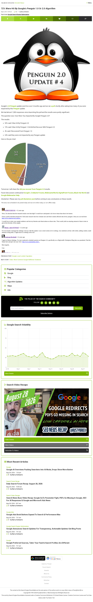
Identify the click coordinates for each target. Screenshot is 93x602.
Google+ (27, 193)
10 (16, 12)
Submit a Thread (46, 564)
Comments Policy (47, 577)
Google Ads (10, 512)
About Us (46, 573)
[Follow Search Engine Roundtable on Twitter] (45, 302)
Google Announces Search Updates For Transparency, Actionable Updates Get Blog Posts (43, 529)
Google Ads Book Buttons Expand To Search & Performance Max (33, 514)
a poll (53, 106)
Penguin (16, 109)
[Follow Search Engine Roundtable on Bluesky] (49, 302)
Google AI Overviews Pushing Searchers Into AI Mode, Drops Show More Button (39, 470)
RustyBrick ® (41, 592)
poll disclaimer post (27, 199)
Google (4, 195)
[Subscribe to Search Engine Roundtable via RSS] (57, 302)
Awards (46, 570)
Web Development (52, 592)
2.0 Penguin (12, 106)
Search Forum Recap (12, 481)
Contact (46, 583)
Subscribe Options (46, 313)
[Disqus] (46, 230)
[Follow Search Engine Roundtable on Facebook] (41, 302)
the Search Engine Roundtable (27, 590)
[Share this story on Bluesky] (59, 18)
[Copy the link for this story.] (85, 18)
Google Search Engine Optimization (18, 14)
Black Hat (77, 193)
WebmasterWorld (51, 193)
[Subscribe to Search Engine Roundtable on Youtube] (53, 302)
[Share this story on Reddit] (33, 18)
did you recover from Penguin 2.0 (32, 189)
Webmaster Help (13, 195)
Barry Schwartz (25, 11)
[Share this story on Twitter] (20, 18)
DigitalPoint (62, 193)
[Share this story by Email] (72, 18)
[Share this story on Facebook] (7, 18)
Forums (70, 193)
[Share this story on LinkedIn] (46, 18)
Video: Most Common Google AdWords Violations (25, 260)
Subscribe (78, 308)
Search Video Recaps (13, 495)
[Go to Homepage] (12, 3)
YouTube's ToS (50, 598)
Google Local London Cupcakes (22, 256)
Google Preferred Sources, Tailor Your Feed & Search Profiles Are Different (37, 543)
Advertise (46, 580)
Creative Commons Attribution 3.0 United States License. (51, 595)
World (84, 193)
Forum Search (47, 567)
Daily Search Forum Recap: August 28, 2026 (24, 484)
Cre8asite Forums (37, 193)
